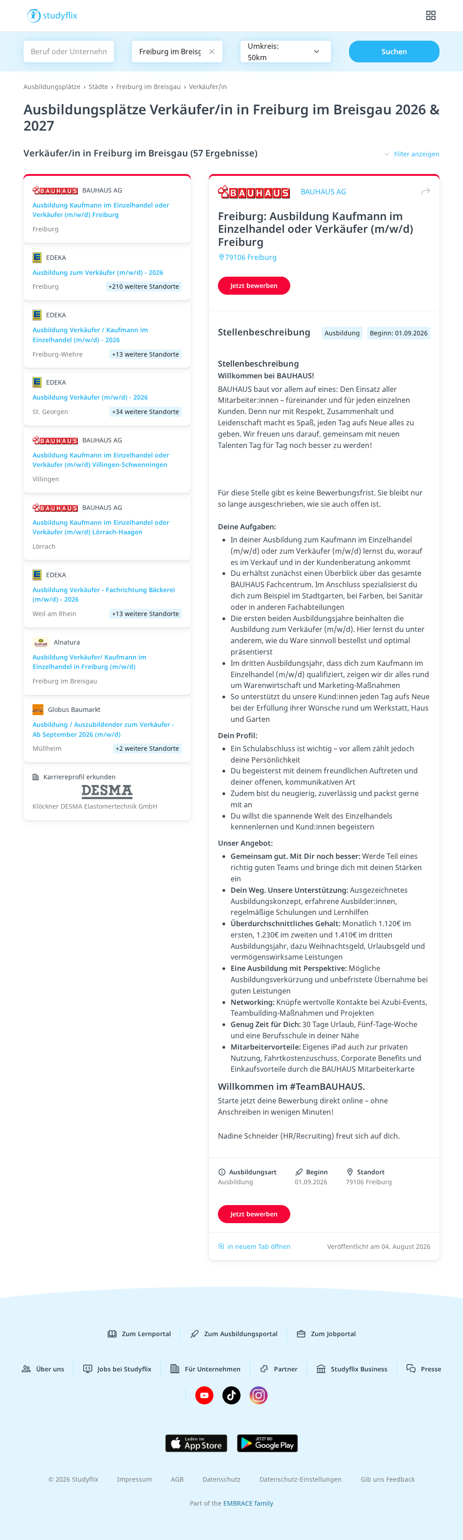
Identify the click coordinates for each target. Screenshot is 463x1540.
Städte (98, 86)
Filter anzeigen (416, 154)
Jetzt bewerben (254, 285)
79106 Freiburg (251, 257)
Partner (286, 1369)
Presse (431, 1369)
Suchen (394, 52)
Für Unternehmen (213, 1369)
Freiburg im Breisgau (148, 86)
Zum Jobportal (333, 1333)
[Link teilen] (423, 191)
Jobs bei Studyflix (124, 1369)
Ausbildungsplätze (52, 86)
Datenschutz (222, 1479)
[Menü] (431, 16)
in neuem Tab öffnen (259, 1246)
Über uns (50, 1369)
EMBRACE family (248, 1503)
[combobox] (286, 51)
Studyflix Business (359, 1369)
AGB (177, 1479)
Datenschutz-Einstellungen (301, 1479)
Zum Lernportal (146, 1333)
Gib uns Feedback (388, 1479)
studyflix (60, 15)
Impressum (134, 1479)
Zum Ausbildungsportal (241, 1333)
